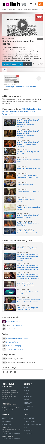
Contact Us (6, 421)
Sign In (27, 64)
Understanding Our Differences (17, 338)
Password (28, 431)
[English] (4, 70)
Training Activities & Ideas (15, 349)
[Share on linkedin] (11, 371)
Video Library (13, 9)
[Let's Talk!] (40, 4)
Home (4, 9)
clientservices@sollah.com (11, 434)
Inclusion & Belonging (13, 346)
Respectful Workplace (13, 322)
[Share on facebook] (3, 371)
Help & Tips (6, 424)
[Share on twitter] (7, 371)
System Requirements (32, 424)
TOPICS (26, 400)
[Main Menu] (30, 4)
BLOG (26, 409)
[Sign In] (35, 4)
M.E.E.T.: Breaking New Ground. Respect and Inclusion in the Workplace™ (21, 111)
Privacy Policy (29, 421)
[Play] (38, 78)
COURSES (27, 394)
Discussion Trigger (12, 342)
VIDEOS (26, 391)
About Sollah (7, 418)
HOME (26, 387)
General (16, 329)
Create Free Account (12, 64)
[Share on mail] (15, 371)
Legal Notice (29, 418)
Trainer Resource (16, 325)
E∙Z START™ (28, 403)
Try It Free (28, 434)
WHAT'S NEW (28, 406)
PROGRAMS (28, 397)
